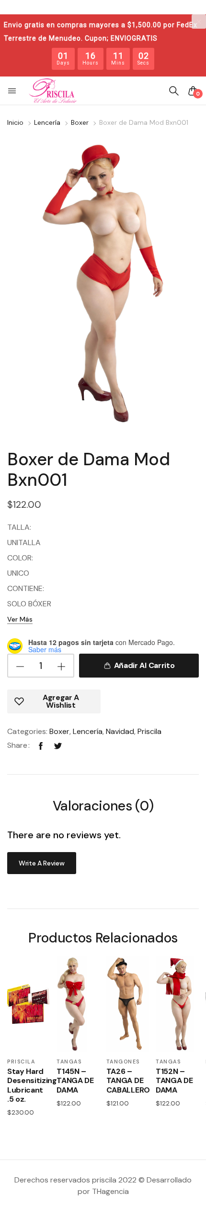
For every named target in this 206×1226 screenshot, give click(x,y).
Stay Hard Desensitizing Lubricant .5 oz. (28, 1085)
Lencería (47, 122)
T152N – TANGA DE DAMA (174, 1081)
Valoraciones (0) (103, 807)
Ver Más (20, 619)
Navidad (120, 731)
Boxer (80, 122)
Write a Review (42, 863)
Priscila (149, 731)
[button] (13, 91)
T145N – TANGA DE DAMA (75, 1081)
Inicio (15, 122)
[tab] (103, 807)
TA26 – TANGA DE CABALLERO (127, 1081)
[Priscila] (53, 90)
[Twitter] (58, 745)
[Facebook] (41, 745)
